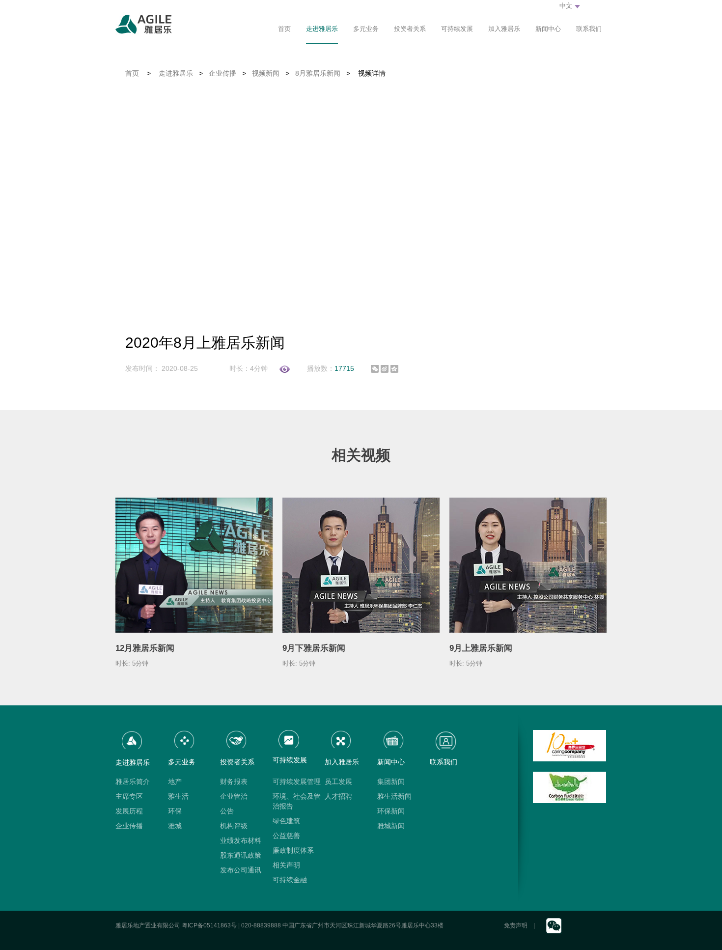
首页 (284, 28)
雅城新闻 (391, 826)
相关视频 (361, 455)
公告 (227, 811)
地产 (175, 781)
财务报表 (234, 781)
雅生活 (178, 796)
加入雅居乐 (504, 28)
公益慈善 (286, 835)
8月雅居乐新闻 (317, 73)
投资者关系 (410, 28)
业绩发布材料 (240, 840)
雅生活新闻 (394, 796)
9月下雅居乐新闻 (313, 648)
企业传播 (222, 73)
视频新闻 (265, 73)
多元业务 (366, 28)
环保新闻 (391, 811)
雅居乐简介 (132, 781)
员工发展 (338, 781)
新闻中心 (548, 28)
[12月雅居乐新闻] (194, 564)
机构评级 (234, 826)
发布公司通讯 (240, 870)
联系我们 (589, 28)
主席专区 (129, 796)
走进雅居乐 (322, 28)
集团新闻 (391, 781)
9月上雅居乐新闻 (480, 648)
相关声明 (286, 865)
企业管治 (234, 796)
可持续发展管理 (297, 781)
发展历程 (129, 811)
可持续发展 (457, 28)
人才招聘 (338, 796)
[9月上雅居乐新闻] (528, 564)
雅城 (175, 826)
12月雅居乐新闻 (144, 648)
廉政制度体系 (293, 850)
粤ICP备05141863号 (209, 925)
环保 (175, 811)
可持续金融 (290, 880)
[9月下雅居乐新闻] (361, 564)
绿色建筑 (286, 821)
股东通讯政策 (240, 855)
